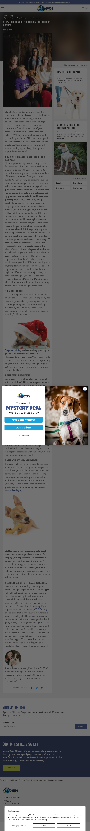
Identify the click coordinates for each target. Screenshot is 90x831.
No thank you (23, 435)
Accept (43, 825)
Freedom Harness (24, 419)
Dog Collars (24, 427)
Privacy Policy (42, 819)
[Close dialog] (85, 389)
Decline (68, 825)
